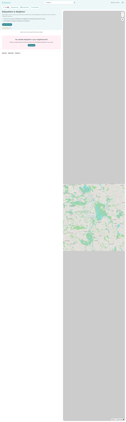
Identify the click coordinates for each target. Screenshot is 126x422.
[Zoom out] (122, 15)
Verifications (25, 7)
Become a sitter (115, 2)
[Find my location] (122, 19)
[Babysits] (6, 2)
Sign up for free (7, 24)
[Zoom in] (122, 13)
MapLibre (113, 419)
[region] (94, 216)
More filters (35, 7)
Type (6, 7)
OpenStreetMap (119, 419)
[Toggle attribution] (123, 419)
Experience (15, 7)
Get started (31, 45)
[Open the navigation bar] (122, 2)
